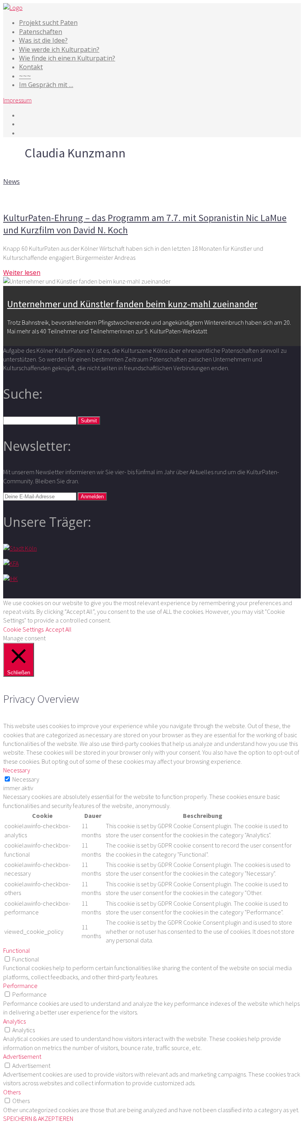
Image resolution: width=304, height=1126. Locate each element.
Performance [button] (20, 986)
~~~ (25, 76)
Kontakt (31, 66)
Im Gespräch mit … (46, 84)
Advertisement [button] (22, 1056)
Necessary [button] (16, 770)
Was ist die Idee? (43, 40)
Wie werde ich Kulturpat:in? (59, 49)
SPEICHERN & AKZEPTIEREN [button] (38, 1118)
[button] (89, 420)
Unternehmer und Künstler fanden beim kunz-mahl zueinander (132, 304)
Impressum (17, 100)
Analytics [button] (14, 1021)
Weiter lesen (21, 272)
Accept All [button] (59, 629)
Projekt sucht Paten (48, 22)
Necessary (25, 779)
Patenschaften (40, 31)
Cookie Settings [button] (23, 629)
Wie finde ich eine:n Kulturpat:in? (67, 58)
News (11, 181)
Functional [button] (16, 950)
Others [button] (12, 1092)
